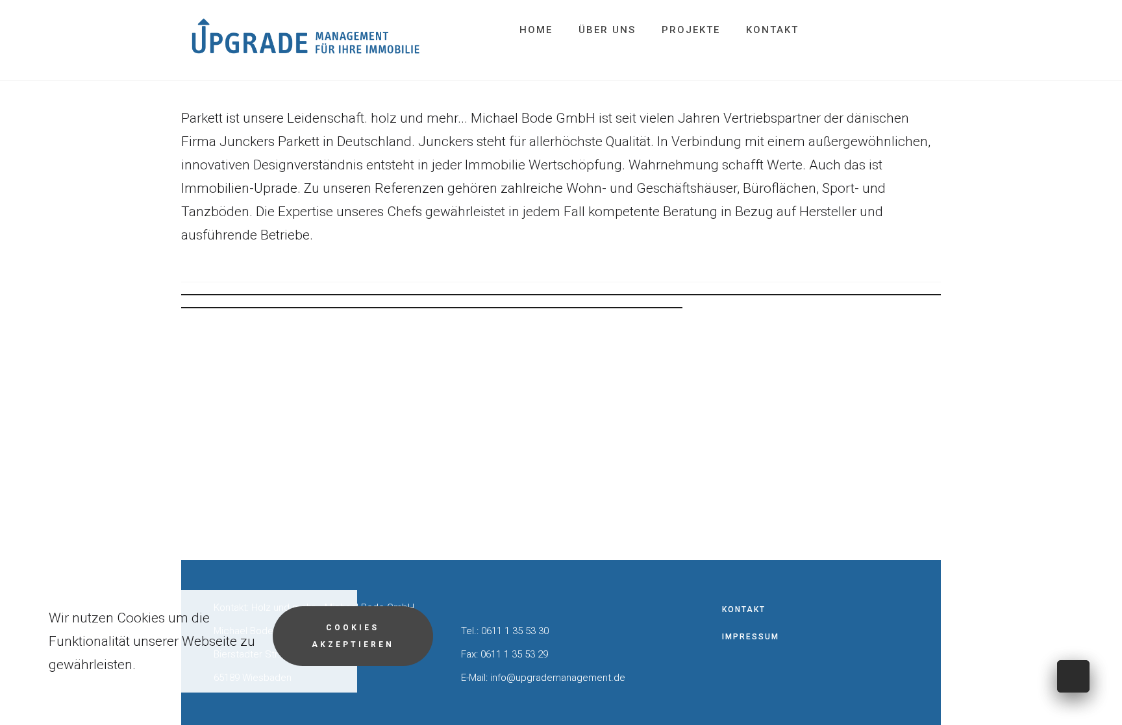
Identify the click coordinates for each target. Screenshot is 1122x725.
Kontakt (772, 30)
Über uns (607, 30)
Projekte (691, 30)
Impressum (750, 636)
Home (536, 30)
